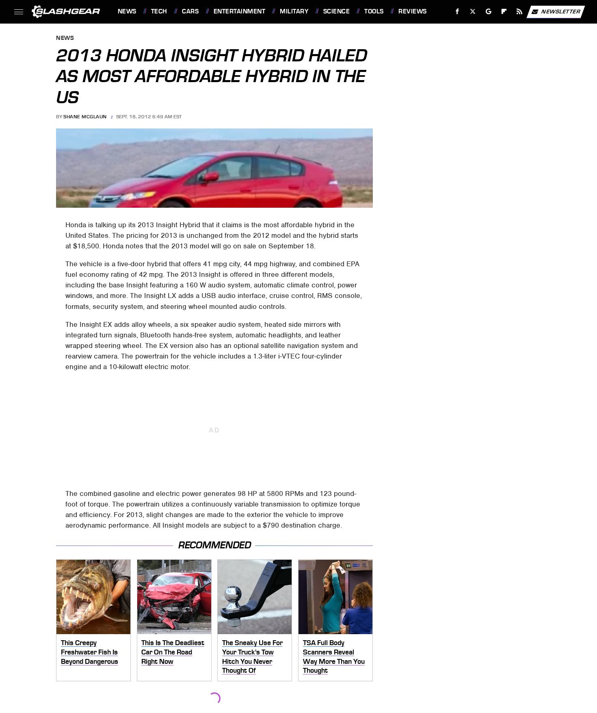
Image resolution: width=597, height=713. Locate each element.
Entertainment (239, 11)
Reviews (412, 11)
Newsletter (561, 11)
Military (294, 11)
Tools (373, 11)
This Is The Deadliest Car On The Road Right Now (172, 652)
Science (336, 11)
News (127, 11)
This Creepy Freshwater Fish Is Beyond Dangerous (89, 652)
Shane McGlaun (85, 117)
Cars (190, 11)
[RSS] (519, 11)
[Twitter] (472, 11)
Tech (159, 11)
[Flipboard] (504, 11)
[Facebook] (457, 11)
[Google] (488, 11)
